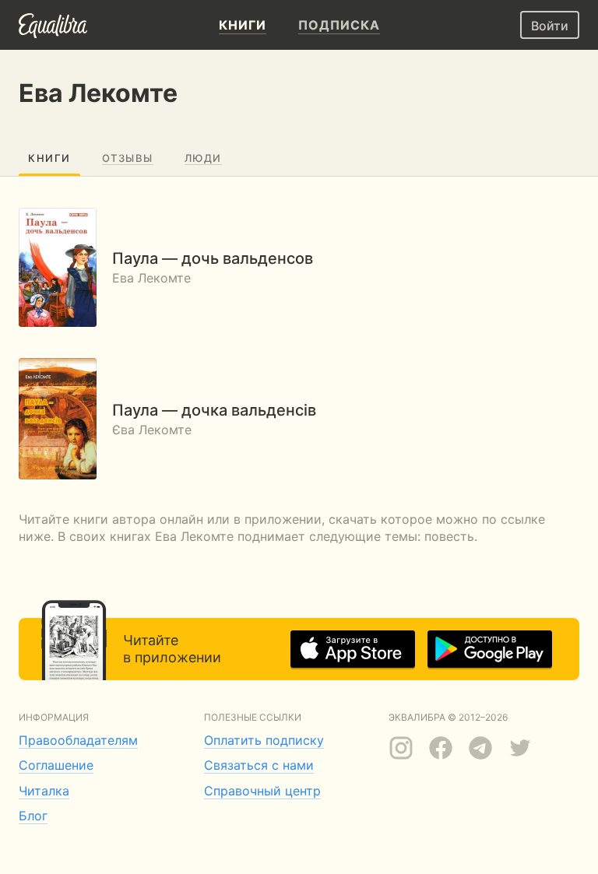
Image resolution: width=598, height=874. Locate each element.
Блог (33, 815)
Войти (549, 25)
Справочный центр (262, 791)
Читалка (44, 791)
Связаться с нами (259, 765)
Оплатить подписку (264, 740)
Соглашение (56, 765)
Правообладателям (78, 740)
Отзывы (127, 158)
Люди (203, 158)
